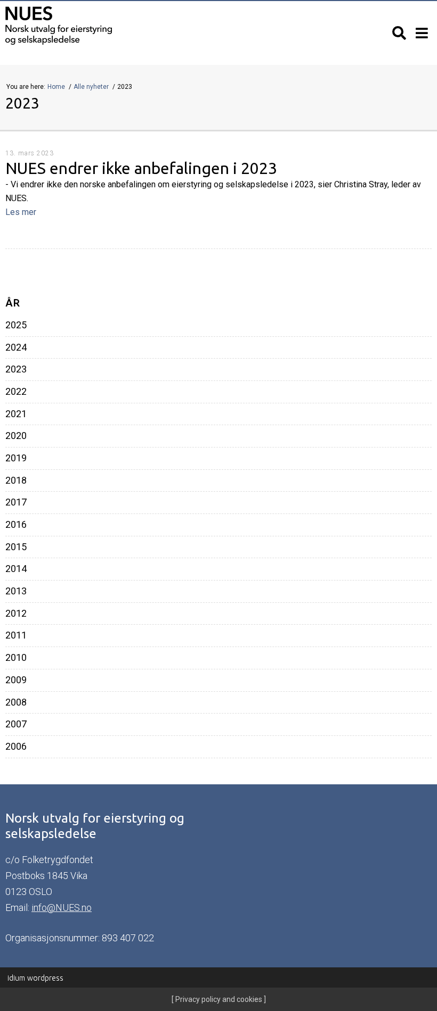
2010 (16, 657)
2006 (16, 746)
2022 (16, 391)
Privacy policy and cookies (218, 999)
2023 (16, 369)
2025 (16, 325)
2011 (16, 635)
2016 (16, 524)
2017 (16, 502)
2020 (16, 435)
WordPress (35, 978)
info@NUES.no (61, 907)
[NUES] (109, 25)
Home (57, 86)
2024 (16, 347)
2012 (16, 613)
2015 (16, 547)
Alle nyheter (92, 86)
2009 (16, 680)
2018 (16, 480)
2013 (16, 591)
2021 (16, 414)
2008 (16, 702)
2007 (16, 724)
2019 (16, 458)
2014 (16, 568)
